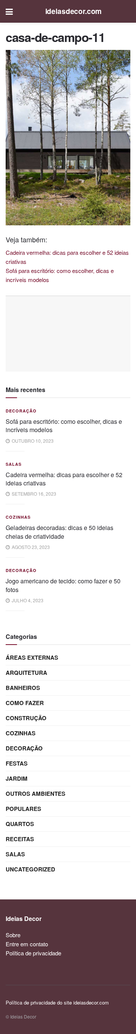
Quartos (20, 824)
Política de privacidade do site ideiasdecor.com (57, 1002)
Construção (26, 718)
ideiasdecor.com (73, 11)
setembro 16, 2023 (33, 493)
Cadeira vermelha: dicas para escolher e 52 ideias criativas (64, 478)
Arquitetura (26, 672)
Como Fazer (25, 703)
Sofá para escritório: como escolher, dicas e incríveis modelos (64, 425)
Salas (14, 464)
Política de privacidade (33, 953)
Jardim (17, 778)
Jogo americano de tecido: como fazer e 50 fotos (63, 585)
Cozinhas (18, 517)
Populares (23, 809)
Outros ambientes (35, 793)
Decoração (21, 411)
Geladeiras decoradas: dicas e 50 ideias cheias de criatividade (59, 531)
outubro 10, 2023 (32, 440)
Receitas (20, 839)
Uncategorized (30, 869)
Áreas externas (32, 657)
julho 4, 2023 (27, 600)
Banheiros (23, 688)
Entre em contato (27, 944)
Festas (17, 763)
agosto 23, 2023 (30, 547)
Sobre (13, 935)
